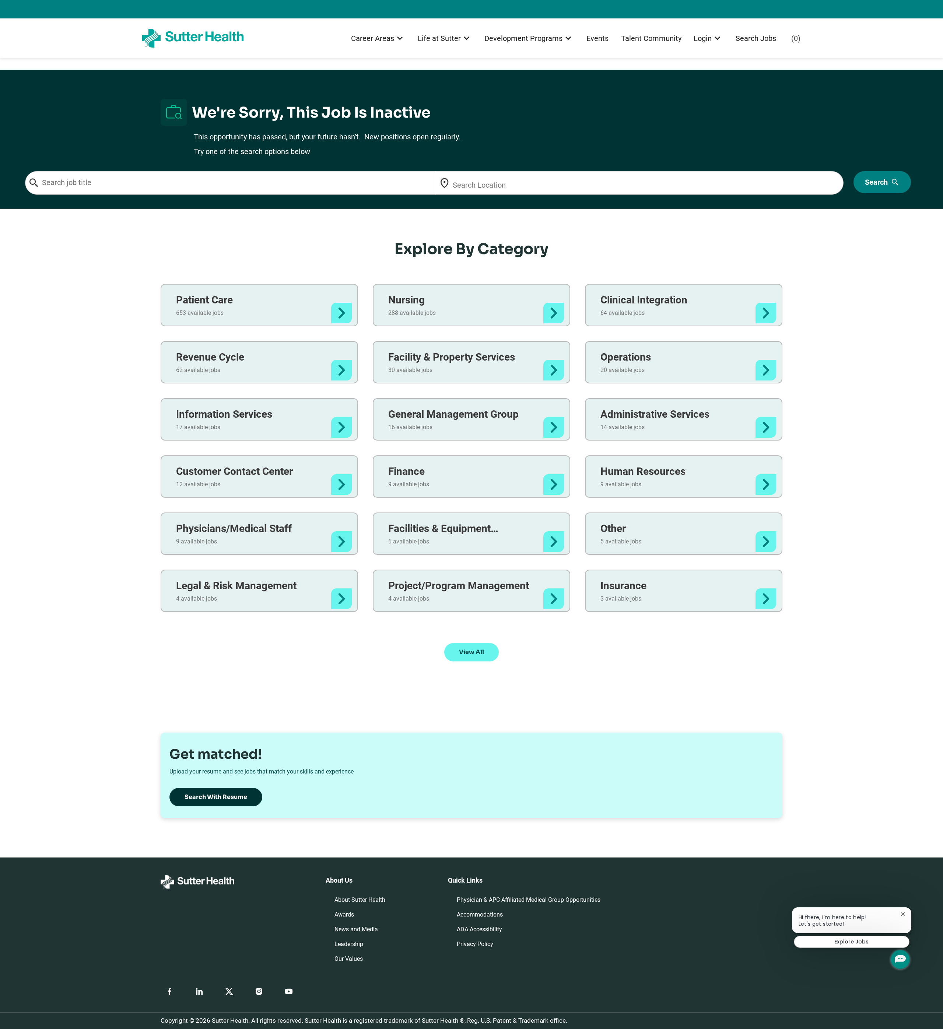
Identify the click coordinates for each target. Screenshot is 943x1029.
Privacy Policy (475, 944)
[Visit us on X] (229, 991)
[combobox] (249, 183)
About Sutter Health (359, 899)
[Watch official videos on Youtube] (289, 991)
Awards (344, 914)
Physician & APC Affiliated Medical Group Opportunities (528, 899)
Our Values (348, 958)
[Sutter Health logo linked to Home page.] (192, 37)
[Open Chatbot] (900, 959)
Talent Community (651, 38)
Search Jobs (756, 38)
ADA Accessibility (479, 929)
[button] (471, 652)
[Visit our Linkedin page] (199, 991)
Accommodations (480, 914)
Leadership (348, 944)
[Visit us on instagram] (259, 991)
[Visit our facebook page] (169, 991)
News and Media (356, 929)
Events (597, 38)
